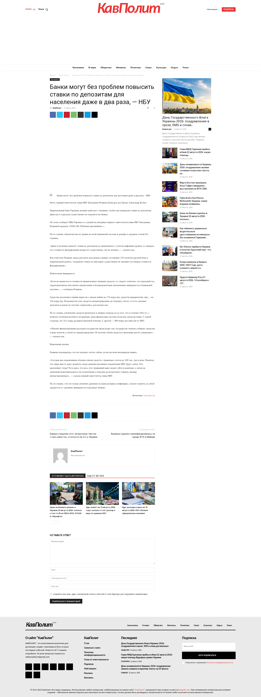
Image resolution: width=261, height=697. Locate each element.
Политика (125, 661)
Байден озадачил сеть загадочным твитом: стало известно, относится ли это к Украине (73, 435)
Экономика (64, 75)
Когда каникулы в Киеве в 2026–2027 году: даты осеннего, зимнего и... (193, 265)
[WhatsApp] (74, 115)
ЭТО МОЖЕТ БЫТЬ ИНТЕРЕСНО (68, 476)
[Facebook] (53, 115)
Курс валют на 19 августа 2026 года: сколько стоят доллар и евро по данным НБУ (100, 510)
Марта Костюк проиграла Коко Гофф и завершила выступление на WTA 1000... (194, 185)
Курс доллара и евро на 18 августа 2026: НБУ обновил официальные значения (135, 510)
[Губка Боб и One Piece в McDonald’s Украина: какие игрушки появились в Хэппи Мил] (169, 201)
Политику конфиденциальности (219, 663)
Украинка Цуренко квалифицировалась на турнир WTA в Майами (133, 435)
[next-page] (56, 522)
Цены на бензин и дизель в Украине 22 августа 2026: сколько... (193, 216)
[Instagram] (37, 666)
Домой (53, 75)
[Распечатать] (81, 115)
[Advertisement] (130, 41)
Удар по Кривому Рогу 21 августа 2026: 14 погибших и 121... (194, 280)
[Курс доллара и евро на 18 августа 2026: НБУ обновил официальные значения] (138, 493)
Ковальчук (167, 129)
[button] (43, 9)
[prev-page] (52, 522)
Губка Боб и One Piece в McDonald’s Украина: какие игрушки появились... (193, 201)
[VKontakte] (28, 675)
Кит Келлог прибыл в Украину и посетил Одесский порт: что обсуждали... (195, 250)
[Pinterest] (67, 115)
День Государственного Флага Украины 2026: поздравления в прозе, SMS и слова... (185, 121)
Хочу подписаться (207, 655)
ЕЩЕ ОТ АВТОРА (95, 476)
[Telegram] (88, 115)
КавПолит (57, 108)
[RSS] (53, 666)
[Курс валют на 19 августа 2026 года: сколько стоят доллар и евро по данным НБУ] (102, 493)
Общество (125, 650)
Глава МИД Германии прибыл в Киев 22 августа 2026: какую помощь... (195, 152)
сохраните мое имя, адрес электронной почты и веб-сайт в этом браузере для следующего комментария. (100, 594)
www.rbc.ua (149, 395)
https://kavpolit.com (78, 455)
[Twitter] (60, 115)
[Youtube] (37, 675)
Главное (124, 673)
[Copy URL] (95, 115)
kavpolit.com (184, 690)
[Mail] (45, 666)
